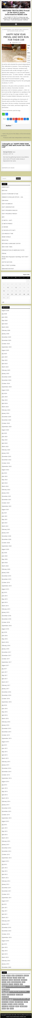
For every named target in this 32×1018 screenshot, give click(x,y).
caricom (15, 978)
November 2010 (6, 931)
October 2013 (6, 814)
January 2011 (5, 924)
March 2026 (5, 327)
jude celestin (5, 1002)
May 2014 (4, 791)
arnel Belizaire (19, 975)
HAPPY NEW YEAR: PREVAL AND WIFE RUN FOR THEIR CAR (16, 37)
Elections (21, 31)
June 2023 (4, 436)
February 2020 (6, 569)
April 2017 (5, 678)
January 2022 (5, 493)
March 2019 (5, 605)
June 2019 (4, 595)
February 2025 (6, 370)
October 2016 (6, 698)
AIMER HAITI (5, 187)
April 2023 (5, 443)
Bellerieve (26, 975)
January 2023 (5, 453)
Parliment (21, 1004)
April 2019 (5, 602)
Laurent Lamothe (19, 1002)
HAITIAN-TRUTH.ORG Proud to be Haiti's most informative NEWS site (16, 12)
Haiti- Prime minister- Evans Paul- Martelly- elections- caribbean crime (14, 992)
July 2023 (4, 433)
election (11, 984)
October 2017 (6, 659)
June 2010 (4, 947)
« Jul (3, 302)
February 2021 (6, 529)
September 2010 (6, 937)
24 (8, 294)
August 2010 (5, 940)
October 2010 (6, 934)
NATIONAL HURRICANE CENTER (11, 243)
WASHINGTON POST (8, 268)
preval (17, 1006)
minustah (10, 1004)
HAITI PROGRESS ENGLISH (9, 210)
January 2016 (5, 725)
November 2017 (6, 655)
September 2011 (6, 897)
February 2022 (6, 489)
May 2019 (4, 599)
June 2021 (4, 516)
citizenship (4, 980)
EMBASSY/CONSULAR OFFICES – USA (12, 197)
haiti (21, 984)
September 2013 (6, 818)
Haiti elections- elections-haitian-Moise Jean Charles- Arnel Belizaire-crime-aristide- (15, 999)
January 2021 (5, 532)
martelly (4, 1004)
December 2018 (6, 615)
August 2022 (5, 469)
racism (3, 1008)
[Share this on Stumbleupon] (22, 119)
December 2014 (6, 768)
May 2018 (4, 639)
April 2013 (5, 834)
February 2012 (6, 881)
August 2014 (5, 781)
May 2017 (4, 675)
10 (8, 287)
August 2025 (5, 350)
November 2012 (6, 851)
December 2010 (6, 927)
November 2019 (6, 579)
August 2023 (5, 430)
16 (4, 291)
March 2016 (5, 718)
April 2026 (5, 324)
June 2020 (4, 556)
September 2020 (6, 546)
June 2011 (4, 907)
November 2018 (6, 619)
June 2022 (4, 476)
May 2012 (4, 871)
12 (16, 287)
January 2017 (5, 688)
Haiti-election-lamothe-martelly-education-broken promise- (13, 986)
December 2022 (6, 456)
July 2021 (4, 513)
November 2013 (6, 811)
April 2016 (5, 715)
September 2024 (6, 387)
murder (15, 1004)
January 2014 (5, 804)
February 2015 (6, 761)
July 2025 (4, 353)
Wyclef (11, 1008)
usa (8, 1008)
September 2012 (6, 858)
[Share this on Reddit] (19, 119)
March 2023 (5, 446)
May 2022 (4, 479)
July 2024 (4, 393)
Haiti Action (5, 200)
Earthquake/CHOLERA (12, 31)
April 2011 (5, 914)
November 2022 (6, 459)
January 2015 (5, 765)
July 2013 (4, 824)
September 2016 (6, 702)
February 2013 (6, 841)
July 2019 (4, 592)
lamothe (11, 1002)
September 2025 (6, 347)
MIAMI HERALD (6, 237)
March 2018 (5, 642)
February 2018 (6, 645)
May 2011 (4, 911)
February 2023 (6, 450)
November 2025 (6, 340)
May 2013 (4, 831)
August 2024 (5, 390)
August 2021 (5, 509)
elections (16, 984)
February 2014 (6, 801)
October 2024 (6, 383)
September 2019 (6, 586)
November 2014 (6, 771)
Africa (3, 975)
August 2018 (5, 629)
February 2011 (6, 921)
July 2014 (4, 785)
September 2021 (6, 506)
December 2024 (6, 377)
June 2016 (4, 708)
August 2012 (5, 861)
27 (20, 294)
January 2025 (5, 373)
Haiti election (5, 997)
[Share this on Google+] (13, 119)
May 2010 (4, 950)
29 (28, 294)
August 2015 (5, 741)
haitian (3, 994)
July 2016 (4, 705)
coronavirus (17, 980)
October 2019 (6, 582)
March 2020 (5, 566)
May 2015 (4, 751)
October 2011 (6, 894)
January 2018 (5, 649)
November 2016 (6, 695)
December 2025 (6, 337)
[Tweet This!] (8, 119)
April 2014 (5, 795)
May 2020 (4, 559)
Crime (9, 982)
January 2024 (5, 413)
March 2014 (5, 798)
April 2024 (5, 403)
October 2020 (6, 542)
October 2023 (6, 423)
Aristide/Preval (8, 29)
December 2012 (6, 848)
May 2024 (4, 400)
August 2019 (5, 589)
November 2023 (6, 420)
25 (12, 294)
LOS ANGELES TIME (7, 233)
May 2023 (4, 440)
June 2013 (4, 828)
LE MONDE (5, 227)
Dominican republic (16, 982)
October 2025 (6, 343)
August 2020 (5, 549)
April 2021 (5, 523)
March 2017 (5, 682)
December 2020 (6, 536)
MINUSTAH (5, 240)
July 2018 (4, 632)
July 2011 (4, 904)
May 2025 (4, 360)
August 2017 (5, 665)
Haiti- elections (5, 989)
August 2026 (5, 310)
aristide (8, 975)
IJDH (3, 217)
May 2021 (4, 519)
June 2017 (4, 672)
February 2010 (6, 960)
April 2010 (5, 954)
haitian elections (11, 994)
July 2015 (4, 745)
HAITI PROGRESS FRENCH (9, 213)
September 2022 (6, 466)
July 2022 (4, 473)
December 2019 (6, 576)
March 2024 (5, 406)
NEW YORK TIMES (7, 247)
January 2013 (5, 844)
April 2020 (5, 562)
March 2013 (5, 838)
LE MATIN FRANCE (7, 223)
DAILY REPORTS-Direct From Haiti (20, 29)
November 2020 (6, 539)
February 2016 (6, 722)
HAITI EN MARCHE (7, 203)
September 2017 (6, 662)
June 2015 (4, 748)
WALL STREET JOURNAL (9, 265)
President (12, 1006)
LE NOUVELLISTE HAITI (8, 230)
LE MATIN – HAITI (7, 220)
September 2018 (6, 625)
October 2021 (6, 503)
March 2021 (5, 526)
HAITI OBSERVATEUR (8, 207)
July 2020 (4, 552)
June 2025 (4, 357)
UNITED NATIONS (7, 262)
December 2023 (6, 416)
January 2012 (5, 884)
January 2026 (5, 333)
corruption (24, 980)
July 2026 (4, 314)
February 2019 (6, 609)
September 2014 (6, 778)
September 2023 (6, 426)
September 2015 (6, 738)
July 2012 (4, 864)
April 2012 (5, 874)
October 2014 (6, 775)
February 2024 (6, 410)
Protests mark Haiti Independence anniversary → (17, 137)
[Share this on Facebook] (11, 119)
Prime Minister (23, 1006)
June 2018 (4, 635)
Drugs (23, 982)
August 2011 (5, 901)
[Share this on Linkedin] (27, 119)
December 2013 (6, 808)
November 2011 (6, 891)
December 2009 (6, 967)
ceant (19, 978)
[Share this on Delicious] (16, 121)
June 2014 (4, 788)
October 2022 (6, 463)
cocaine (10, 980)
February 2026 (6, 330)
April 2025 (5, 363)
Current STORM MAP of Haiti (10, 193)
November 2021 (6, 499)
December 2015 (6, 728)
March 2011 (5, 917)
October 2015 (6, 735)
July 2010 (4, 944)
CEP (23, 978)
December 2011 (6, 887)
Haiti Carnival (19, 994)
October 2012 (6, 854)
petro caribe (5, 1006)
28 (24, 294)
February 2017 (6, 685)
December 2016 (6, 692)
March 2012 (5, 877)
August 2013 (5, 821)
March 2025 (5, 367)
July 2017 (4, 668)
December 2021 (6, 496)
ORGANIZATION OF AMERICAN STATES (13, 250)
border (3, 978)
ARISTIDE (4, 190)
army (13, 975)
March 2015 (5, 758)
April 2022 (5, 483)
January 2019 (5, 612)
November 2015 (6, 731)
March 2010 (5, 957)
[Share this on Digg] (25, 119)
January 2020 (5, 572)
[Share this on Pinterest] (16, 119)
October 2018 (6, 622)
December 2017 (6, 652)
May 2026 (4, 320)
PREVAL (4, 253)
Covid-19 (4, 982)
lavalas (25, 1002)
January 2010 (5, 964)
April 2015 (5, 755)
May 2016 (4, 712)
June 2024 (4, 396)
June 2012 (4, 867)
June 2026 (4, 317)
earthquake (4, 984)
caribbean (9, 978)
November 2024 (6, 380)
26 (16, 294)
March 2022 (5, 486)
